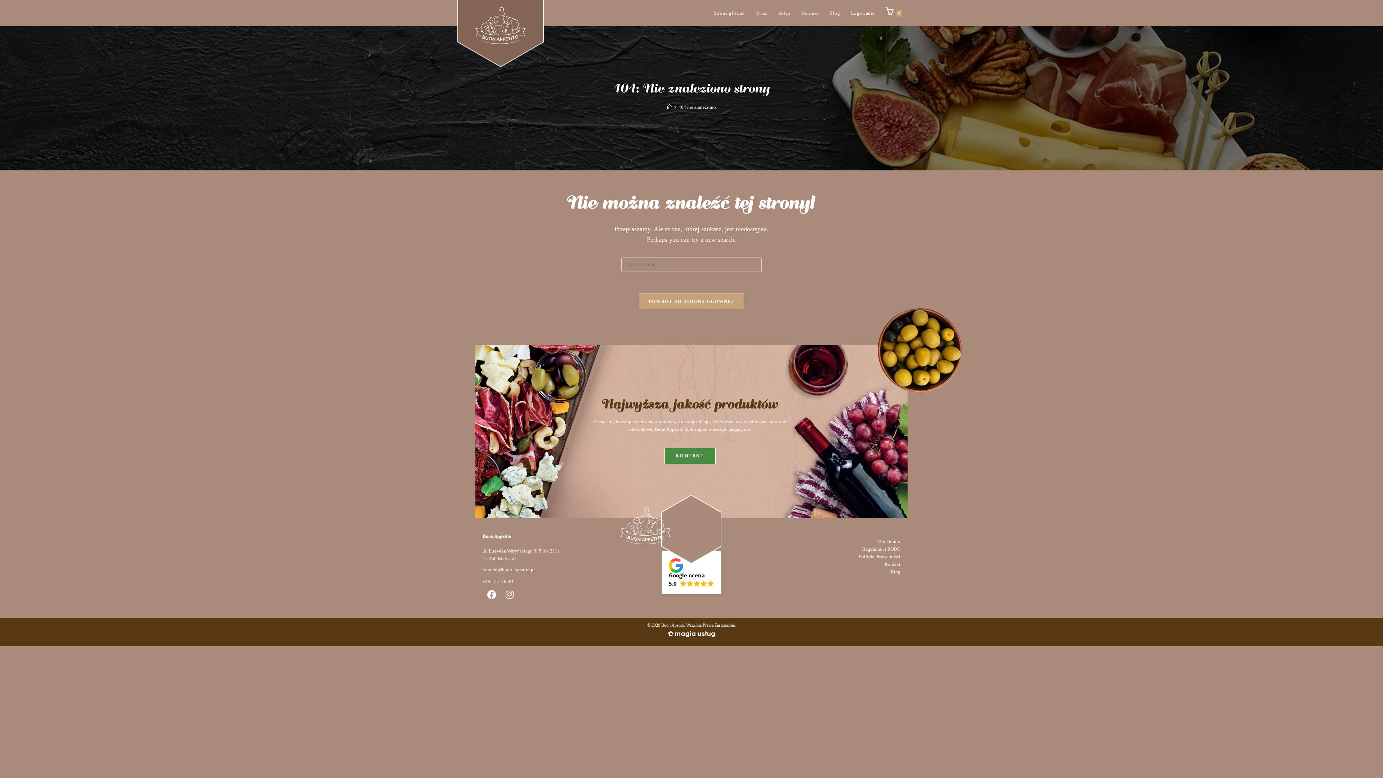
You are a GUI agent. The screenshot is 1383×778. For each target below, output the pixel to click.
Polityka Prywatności (879, 556)
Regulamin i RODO (881, 549)
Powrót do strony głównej (691, 301)
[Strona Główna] (669, 107)
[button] (691, 572)
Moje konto (888, 541)
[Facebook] (492, 594)
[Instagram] (510, 594)
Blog (895, 571)
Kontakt (892, 564)
